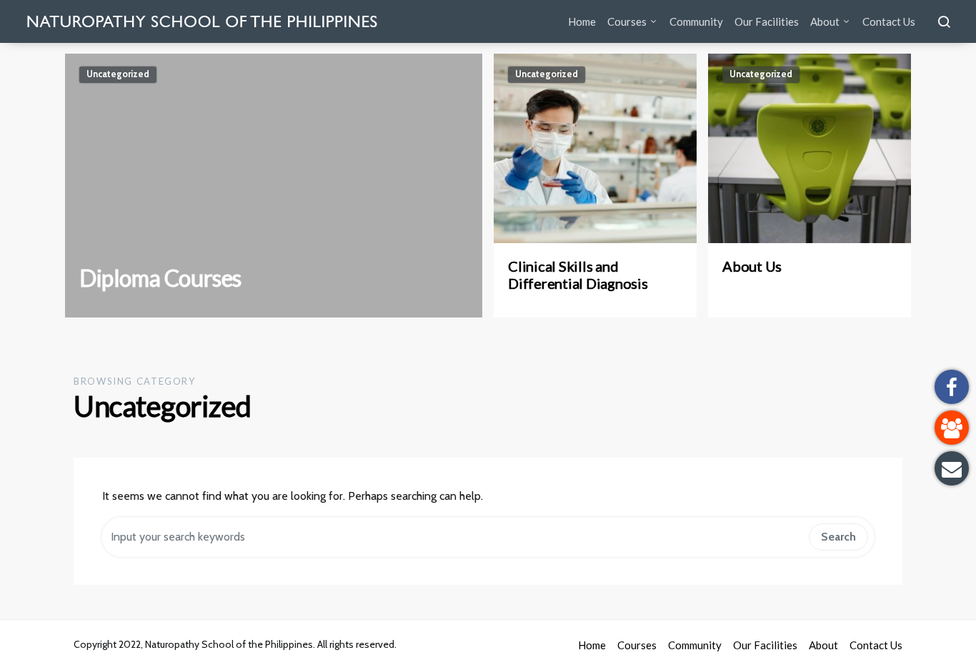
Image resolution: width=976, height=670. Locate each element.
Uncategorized (117, 74)
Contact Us (888, 21)
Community (696, 21)
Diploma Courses (160, 278)
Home (582, 21)
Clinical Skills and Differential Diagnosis (578, 274)
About (825, 21)
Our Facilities (767, 21)
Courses (627, 21)
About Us (752, 266)
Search (838, 536)
